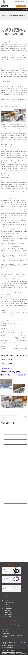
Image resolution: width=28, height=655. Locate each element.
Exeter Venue (5, 629)
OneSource (3, 345)
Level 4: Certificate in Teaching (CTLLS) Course (15, 447)
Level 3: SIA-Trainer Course (12, 502)
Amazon (15, 330)
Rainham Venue (6, 633)
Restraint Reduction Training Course (14, 484)
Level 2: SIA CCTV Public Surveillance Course (15, 522)
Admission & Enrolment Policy (9, 645)
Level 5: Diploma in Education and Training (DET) (7, 250)
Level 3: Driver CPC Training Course (14, 541)
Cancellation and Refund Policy (8, 652)
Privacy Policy (19, 652)
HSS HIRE (16, 323)
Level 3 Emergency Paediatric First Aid (15, 495)
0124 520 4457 (8, 610)
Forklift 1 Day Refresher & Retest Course (13, 545)
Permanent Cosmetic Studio (20, 348)
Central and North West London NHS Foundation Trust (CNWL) (20, 337)
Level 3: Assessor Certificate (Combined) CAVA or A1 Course (7, 260)
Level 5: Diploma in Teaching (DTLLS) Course (15, 452)
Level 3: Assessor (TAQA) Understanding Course (12, 456)
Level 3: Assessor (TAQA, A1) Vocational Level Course (7, 255)
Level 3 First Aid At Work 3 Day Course (15, 487)
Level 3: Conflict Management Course (20, 264)
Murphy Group (17, 342)
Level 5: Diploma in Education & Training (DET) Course (13, 437)
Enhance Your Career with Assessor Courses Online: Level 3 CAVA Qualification (13, 639)
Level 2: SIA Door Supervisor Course (15, 518)
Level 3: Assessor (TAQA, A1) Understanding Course (20, 249)
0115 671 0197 (8, 612)
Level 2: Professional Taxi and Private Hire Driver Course (15, 532)
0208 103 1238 (8, 608)
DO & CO (3, 347)
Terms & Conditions (11, 650)
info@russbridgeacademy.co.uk (12, 616)
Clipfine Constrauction (19, 327)
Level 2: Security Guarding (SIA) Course (13, 527)
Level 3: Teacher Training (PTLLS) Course (14, 442)
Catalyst (3, 348)
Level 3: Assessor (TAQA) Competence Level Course (15, 466)
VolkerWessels (4, 340)
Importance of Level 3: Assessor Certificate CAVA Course (13, 642)
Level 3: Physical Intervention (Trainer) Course (7, 265)
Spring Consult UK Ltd (19, 345)
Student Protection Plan (7, 647)
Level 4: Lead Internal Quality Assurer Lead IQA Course (15, 480)
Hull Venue (4, 631)
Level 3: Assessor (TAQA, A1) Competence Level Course (20, 255)
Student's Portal (21, 6)
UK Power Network (5, 319)
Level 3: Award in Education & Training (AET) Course (15, 427)
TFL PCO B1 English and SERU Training (13, 537)
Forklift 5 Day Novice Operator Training (15, 553)
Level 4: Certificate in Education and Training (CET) (20, 245)
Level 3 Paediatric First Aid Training (14, 498)
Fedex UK (16, 319)
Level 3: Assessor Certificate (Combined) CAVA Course (12, 471)
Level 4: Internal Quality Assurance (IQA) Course (20, 259)
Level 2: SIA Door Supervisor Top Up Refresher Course (15, 514)
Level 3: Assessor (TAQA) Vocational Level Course (14, 461)
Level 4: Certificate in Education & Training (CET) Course (14, 432)
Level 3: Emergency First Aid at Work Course (15, 491)
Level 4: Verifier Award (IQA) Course (14, 476)
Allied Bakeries (4, 336)
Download (4, 650)
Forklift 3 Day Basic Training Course (14, 549)
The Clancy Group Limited (20, 340)
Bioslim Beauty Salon (19, 320)
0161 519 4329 (8, 614)
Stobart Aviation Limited (19, 333)
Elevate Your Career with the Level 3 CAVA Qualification (12, 636)
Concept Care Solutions (19, 347)
